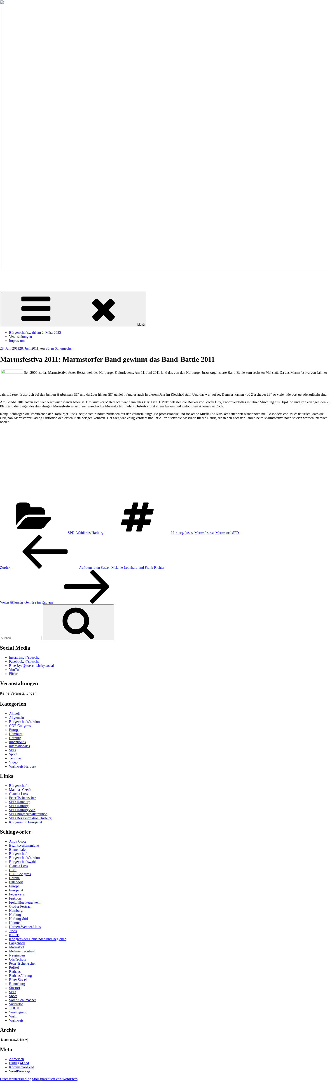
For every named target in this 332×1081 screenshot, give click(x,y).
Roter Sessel (18, 980)
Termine (15, 758)
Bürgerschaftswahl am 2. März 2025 (35, 332)
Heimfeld (15, 923)
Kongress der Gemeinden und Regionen (37, 939)
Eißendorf (16, 882)
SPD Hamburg (19, 802)
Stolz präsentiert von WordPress (54, 1079)
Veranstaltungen (20, 336)
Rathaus (15, 971)
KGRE (14, 935)
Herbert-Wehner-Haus (25, 927)
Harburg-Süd (18, 919)
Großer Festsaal (20, 906)
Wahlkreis (16, 1020)
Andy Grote (17, 841)
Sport (13, 754)
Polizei (14, 967)
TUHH (14, 1008)
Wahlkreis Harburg (89, 533)
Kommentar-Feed (21, 1067)
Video (13, 762)
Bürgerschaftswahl (22, 862)
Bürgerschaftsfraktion (24, 722)
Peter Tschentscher (22, 798)
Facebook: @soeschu (24, 661)
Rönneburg (17, 984)
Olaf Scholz (17, 959)
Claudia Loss (18, 794)
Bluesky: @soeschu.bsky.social (31, 665)
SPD (71, 533)
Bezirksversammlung (24, 845)
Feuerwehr (16, 894)
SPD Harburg (19, 806)
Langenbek (17, 943)
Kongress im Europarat (25, 822)
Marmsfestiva (204, 533)
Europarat (16, 890)
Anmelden (16, 1059)
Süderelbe (16, 1004)
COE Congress (20, 726)
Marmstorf (222, 533)
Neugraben (17, 955)
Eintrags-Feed (19, 1063)
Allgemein (16, 717)
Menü (141, 324)
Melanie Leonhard (22, 951)
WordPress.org (19, 1071)
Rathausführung (20, 976)
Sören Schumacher (13, 278)
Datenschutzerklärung (15, 1079)
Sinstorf (14, 988)
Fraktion (15, 898)
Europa (14, 730)
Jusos (189, 533)
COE (12, 870)
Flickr (13, 674)
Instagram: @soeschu (24, 657)
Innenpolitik (17, 742)
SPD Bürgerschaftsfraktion (28, 814)
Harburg (177, 533)
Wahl (12, 1016)
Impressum (17, 341)
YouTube (15, 670)
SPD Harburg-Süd (22, 810)
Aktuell (14, 713)
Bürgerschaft (18, 785)
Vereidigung (17, 1012)
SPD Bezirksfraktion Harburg (30, 818)
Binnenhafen (18, 849)
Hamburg (16, 734)
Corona (14, 878)
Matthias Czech (20, 790)
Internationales (19, 746)
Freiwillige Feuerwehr (25, 902)
